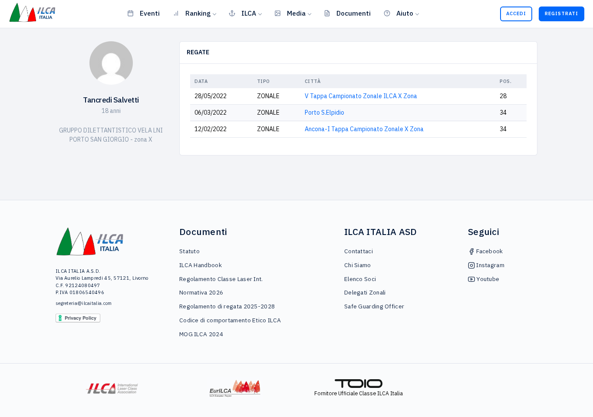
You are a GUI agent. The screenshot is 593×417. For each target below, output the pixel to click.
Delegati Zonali (365, 292)
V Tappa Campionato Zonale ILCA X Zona (361, 96)
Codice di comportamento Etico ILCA (230, 320)
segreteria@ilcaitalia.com (84, 303)
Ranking (198, 13)
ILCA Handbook (200, 265)
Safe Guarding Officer (374, 306)
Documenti (353, 13)
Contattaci (358, 251)
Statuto (189, 251)
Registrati (561, 13)
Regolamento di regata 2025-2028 (227, 306)
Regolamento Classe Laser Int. (221, 279)
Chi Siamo (357, 265)
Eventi (150, 13)
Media (296, 13)
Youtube (487, 279)
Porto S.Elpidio (324, 112)
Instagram (489, 265)
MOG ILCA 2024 (201, 334)
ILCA (248, 13)
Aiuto (404, 13)
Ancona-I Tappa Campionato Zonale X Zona (364, 129)
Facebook (489, 251)
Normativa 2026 (201, 292)
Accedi (516, 13)
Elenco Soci (360, 279)
